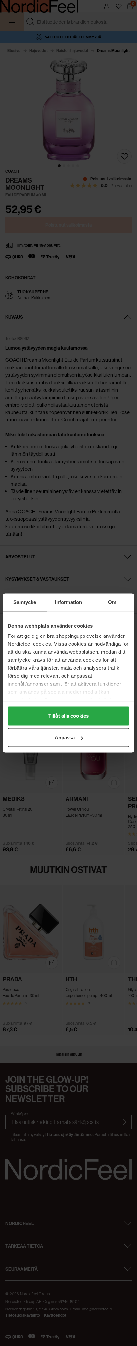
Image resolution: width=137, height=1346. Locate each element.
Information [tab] (68, 602)
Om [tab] (112, 602)
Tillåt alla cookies (68, 715)
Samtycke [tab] (24, 602)
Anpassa (65, 737)
